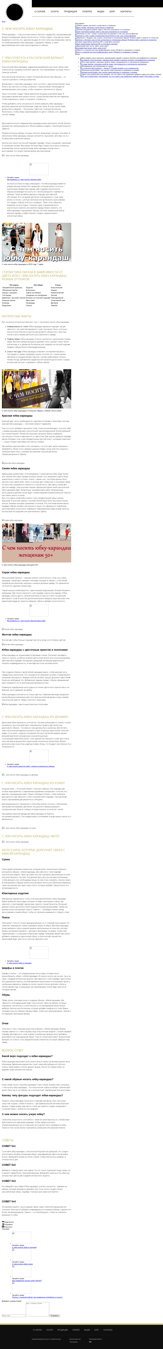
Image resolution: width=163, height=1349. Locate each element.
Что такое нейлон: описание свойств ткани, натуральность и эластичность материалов (113, 64)
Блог (112, 11)
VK (90, 1342)
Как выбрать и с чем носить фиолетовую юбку (26, 621)
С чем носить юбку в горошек (19, 963)
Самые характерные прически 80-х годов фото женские (96, 44)
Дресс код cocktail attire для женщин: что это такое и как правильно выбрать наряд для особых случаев (119, 76)
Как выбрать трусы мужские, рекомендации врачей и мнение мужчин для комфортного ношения (117, 60)
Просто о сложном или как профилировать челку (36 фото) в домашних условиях (106, 52)
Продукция (70, 11)
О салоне (40, 11)
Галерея (87, 11)
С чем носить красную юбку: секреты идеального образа (31, 766)
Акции (100, 11)
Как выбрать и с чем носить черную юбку (24, 179)
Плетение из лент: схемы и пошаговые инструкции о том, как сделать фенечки (105, 36)
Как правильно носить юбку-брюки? (27, 1281)
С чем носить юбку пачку (22, 1264)
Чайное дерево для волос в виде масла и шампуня (94, 28)
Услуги (55, 11)
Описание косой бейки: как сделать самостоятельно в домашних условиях (108, 72)
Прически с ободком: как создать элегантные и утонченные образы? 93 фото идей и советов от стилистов (115, 40)
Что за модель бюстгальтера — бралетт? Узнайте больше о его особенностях (109, 68)
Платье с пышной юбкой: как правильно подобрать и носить (37, 1297)
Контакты (125, 11)
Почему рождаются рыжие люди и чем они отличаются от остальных (101, 32)
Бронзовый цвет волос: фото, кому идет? (90, 48)
